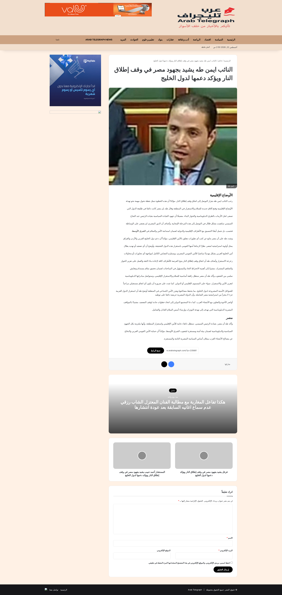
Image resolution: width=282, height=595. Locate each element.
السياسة (219, 39)
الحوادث (134, 39)
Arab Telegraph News (99, 39)
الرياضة (196, 39)
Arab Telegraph (195, 590)
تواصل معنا (53, 590)
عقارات (170, 39)
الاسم (230, 538)
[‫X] (164, 364)
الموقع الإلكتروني (164, 550)
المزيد (123, 39)
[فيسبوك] (171, 364)
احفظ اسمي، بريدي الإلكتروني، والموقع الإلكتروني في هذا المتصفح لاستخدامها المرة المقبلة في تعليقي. (189, 563)
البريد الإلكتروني (225, 550)
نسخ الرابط (155, 350)
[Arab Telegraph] (206, 17)
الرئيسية (231, 39)
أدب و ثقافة (183, 39)
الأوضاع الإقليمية (221, 195)
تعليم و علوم (148, 39)
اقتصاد (207, 39)
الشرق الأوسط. (138, 231)
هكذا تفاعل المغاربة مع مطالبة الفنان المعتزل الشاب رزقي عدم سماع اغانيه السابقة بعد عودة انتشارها (173, 404)
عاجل (220, 60)
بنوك (160, 39)
